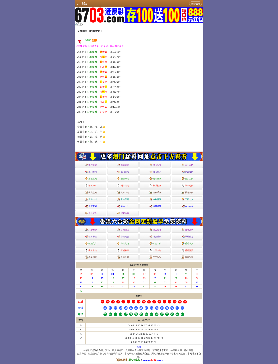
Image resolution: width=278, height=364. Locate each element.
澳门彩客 (157, 165)
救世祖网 (157, 185)
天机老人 (189, 199)
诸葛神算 (92, 185)
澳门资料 (92, 171)
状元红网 (189, 171)
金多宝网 (189, 178)
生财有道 (92, 250)
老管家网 (125, 178)
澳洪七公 (125, 206)
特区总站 (157, 229)
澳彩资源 (92, 165)
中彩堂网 (157, 199)
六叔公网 (125, 257)
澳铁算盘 (92, 213)
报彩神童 (125, 213)
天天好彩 (157, 257)
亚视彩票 (125, 250)
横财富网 (189, 192)
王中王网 (189, 165)
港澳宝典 (92, 178)
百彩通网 (157, 192)
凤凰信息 (189, 236)
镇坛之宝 (92, 243)
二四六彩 (157, 250)
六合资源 (92, 229)
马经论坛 (92, 199)
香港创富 (92, 257)
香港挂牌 (125, 229)
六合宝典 (157, 243)
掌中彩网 (189, 185)
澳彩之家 (125, 165)
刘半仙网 (125, 185)
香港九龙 (125, 243)
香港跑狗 (189, 229)
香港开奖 (189, 250)
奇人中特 (189, 206)
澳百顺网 (157, 206)
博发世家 (157, 236)
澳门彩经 (125, 171)
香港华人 (189, 243)
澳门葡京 (157, 171)
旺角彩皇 (92, 236)
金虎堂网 (92, 192)
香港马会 (125, 236)
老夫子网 (125, 199)
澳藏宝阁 (92, 206)
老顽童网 (157, 178)
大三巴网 (125, 192)
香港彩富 (189, 257)
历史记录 (195, 3)
